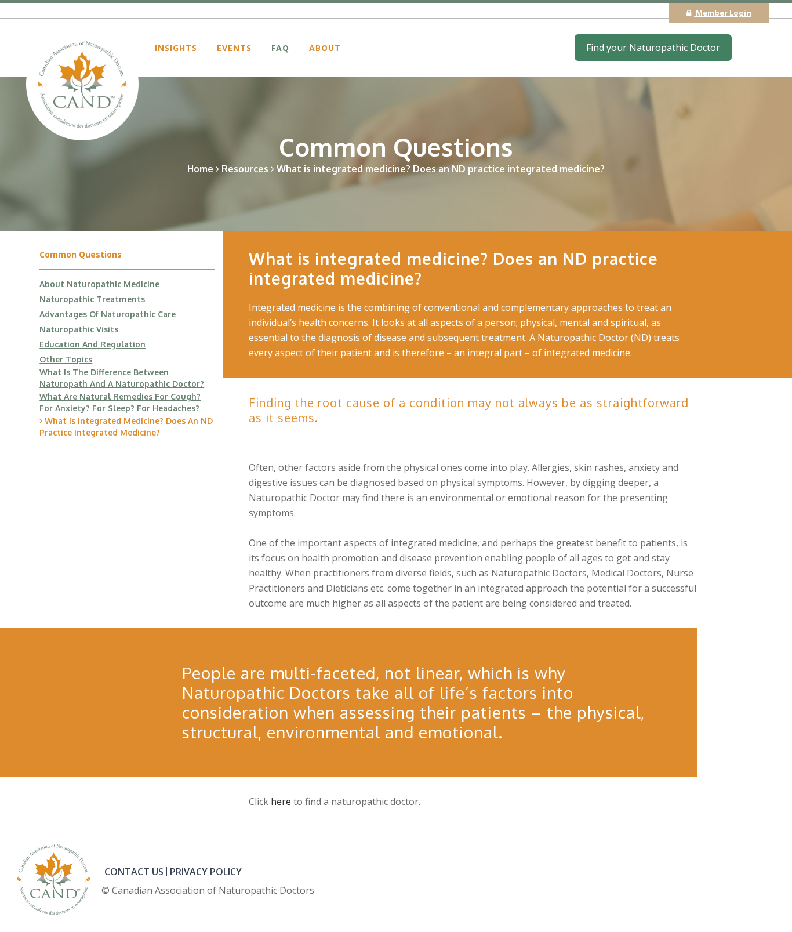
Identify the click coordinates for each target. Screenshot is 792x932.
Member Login (722, 13)
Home (201, 169)
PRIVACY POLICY (206, 871)
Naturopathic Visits (78, 329)
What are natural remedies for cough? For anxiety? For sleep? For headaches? (120, 402)
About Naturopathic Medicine (99, 284)
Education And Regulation (92, 344)
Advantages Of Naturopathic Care (107, 314)
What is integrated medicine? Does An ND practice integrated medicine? (126, 426)
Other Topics (65, 359)
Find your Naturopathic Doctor (653, 47)
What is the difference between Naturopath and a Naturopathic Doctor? (121, 378)
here (281, 801)
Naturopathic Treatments (92, 299)
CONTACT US (134, 871)
